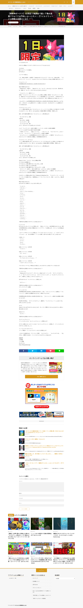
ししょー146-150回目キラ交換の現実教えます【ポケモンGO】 (41, 534)
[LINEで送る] (59, 350)
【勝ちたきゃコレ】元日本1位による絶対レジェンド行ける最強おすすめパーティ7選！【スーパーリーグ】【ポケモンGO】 (18, 559)
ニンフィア (70, 6)
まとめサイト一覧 (12, 578)
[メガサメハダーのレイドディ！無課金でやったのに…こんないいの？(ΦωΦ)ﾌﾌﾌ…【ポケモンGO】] (21, 465)
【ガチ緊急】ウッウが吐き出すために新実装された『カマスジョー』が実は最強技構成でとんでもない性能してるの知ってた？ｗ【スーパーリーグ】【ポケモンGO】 (64, 560)
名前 (20, 493)
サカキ (60, 6)
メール (21, 498)
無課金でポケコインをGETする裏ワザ (20, 6)
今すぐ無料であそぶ (41, 376)
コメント (20, 481)
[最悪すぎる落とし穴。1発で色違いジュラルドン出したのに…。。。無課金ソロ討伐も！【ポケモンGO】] (21, 456)
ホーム (9, 6)
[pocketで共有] (50, 350)
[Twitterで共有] (32, 350)
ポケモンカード (18, 8)
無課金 (34, 8)
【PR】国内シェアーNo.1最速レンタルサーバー (42, 595)
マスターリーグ (54, 6)
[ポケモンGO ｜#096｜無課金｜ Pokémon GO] (21, 441)
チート (65, 6)
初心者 (29, 8)
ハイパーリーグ (47, 6)
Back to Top (41, 570)
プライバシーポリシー (37, 587)
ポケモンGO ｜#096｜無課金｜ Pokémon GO (35, 439)
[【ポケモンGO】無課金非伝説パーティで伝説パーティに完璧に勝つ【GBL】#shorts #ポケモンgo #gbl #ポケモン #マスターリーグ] (21, 433)
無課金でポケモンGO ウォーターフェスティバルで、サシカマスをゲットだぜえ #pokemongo (63, 535)
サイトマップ (35, 578)
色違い (38, 8)
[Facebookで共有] (23, 350)
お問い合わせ (35, 584)
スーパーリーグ (39, 6)
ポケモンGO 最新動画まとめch (20, 605)
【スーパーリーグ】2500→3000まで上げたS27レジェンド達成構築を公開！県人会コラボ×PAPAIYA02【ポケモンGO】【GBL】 (41, 560)
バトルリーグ (31, 6)
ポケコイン (11, 8)
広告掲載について (36, 581)
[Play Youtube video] (41, 47)
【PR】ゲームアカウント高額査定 (39, 598)
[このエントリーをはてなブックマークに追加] (41, 350)
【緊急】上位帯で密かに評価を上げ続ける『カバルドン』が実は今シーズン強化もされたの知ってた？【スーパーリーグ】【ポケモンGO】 (18, 536)
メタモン (24, 8)
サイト (20, 503)
